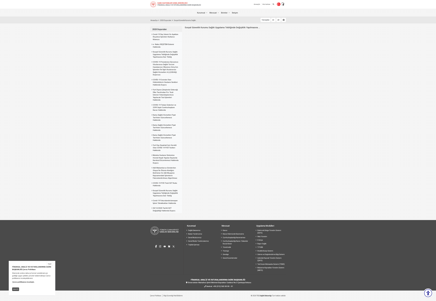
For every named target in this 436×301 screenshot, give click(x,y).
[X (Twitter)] (173, 246)
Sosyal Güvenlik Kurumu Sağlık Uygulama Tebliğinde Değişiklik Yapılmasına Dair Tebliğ (165, 54)
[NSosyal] (169, 246)
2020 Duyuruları (165, 20)
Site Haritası (266, 4)
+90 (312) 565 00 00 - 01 (223, 286)
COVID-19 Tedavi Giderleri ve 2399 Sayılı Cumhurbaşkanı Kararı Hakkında (164, 107)
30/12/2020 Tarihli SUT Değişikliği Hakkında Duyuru (164, 209)
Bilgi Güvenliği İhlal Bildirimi (173, 296)
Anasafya (154, 20)
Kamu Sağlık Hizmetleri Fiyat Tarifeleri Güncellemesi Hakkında (164, 117)
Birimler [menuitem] (224, 13)
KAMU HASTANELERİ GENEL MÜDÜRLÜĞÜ (172, 3)
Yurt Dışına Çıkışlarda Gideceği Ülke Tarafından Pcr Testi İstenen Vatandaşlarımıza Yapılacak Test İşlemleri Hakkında (165, 95)
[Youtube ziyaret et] (165, 246)
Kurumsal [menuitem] (201, 13)
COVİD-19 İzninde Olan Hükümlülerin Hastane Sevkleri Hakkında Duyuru (165, 82)
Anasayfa (257, 4)
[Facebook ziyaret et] (156, 246)
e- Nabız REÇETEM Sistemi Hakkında (163, 45)
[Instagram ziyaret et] (160, 246)
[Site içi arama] (273, 4)
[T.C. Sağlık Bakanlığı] (166, 232)
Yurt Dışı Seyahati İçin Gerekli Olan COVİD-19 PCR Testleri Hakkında (165, 147)
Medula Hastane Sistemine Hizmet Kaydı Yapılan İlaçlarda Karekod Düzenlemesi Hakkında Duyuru (165, 159)
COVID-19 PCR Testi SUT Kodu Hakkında (165, 184)
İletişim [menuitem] (235, 13)
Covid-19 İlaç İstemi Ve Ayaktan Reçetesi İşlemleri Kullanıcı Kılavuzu (165, 36)
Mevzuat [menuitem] (213, 13)
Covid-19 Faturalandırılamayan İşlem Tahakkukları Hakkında (165, 202)
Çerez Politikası (155, 296)
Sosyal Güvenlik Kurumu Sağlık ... (185, 20)
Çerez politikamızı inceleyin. (23, 282)
